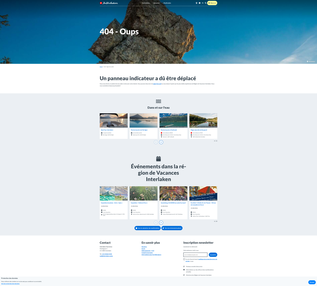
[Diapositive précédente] (156, 142)
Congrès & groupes (147, 252)
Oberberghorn (312, 61)
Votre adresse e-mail (191, 250)
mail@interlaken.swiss (106, 256)
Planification (167, 3)
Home (101, 66)
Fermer (312, 282)
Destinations (146, 3)
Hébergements (146, 250)
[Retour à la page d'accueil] (109, 3)
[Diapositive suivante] (161, 142)
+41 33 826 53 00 (107, 254)
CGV (152, 250)
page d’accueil (157, 83)
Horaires (144, 246)
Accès (143, 248)
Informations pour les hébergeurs (151, 254)
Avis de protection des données (10, 283)
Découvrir (157, 3)
